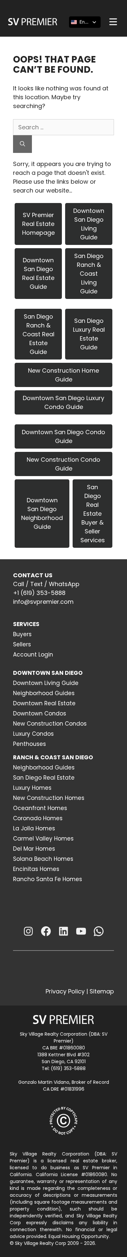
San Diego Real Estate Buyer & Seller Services (92, 513)
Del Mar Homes (34, 849)
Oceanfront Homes (40, 808)
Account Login (33, 654)
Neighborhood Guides (44, 693)
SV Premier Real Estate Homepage (38, 224)
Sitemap (102, 991)
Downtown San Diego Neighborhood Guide (42, 513)
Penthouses (29, 744)
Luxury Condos (33, 734)
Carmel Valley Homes (43, 838)
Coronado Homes (38, 818)
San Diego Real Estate (44, 778)
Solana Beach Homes (43, 859)
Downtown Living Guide (45, 683)
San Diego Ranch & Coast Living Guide (89, 273)
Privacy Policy (65, 991)
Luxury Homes (32, 788)
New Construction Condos (50, 724)
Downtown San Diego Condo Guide (63, 436)
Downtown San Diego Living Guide (88, 224)
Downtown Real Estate (44, 703)
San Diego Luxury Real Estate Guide (89, 334)
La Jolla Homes (34, 828)
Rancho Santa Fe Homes (47, 879)
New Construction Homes (48, 798)
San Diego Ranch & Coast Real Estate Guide (38, 334)
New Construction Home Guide (63, 374)
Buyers (22, 634)
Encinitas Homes (36, 869)
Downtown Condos (39, 713)
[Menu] (113, 21)
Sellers (22, 644)
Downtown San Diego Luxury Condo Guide (63, 402)
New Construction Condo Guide (63, 463)
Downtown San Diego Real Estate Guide (38, 273)
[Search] (22, 144)
